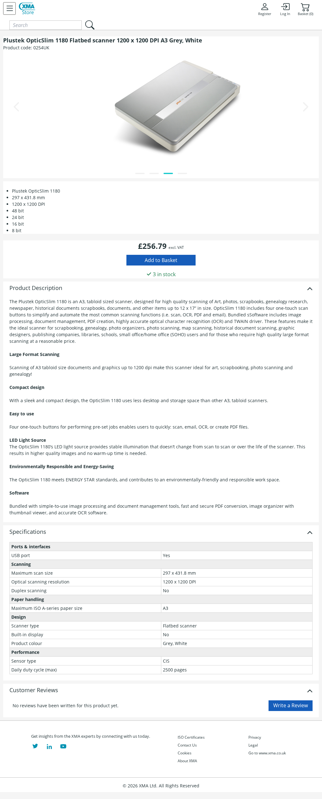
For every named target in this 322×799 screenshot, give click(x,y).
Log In (285, 14)
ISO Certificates (191, 737)
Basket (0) (305, 14)
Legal (253, 745)
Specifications (27, 531)
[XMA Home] (27, 8)
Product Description (35, 288)
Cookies (185, 753)
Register (264, 14)
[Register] (9, 8)
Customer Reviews (33, 690)
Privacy (254, 737)
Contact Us (187, 745)
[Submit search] (89, 25)
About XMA (187, 760)
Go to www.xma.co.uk (267, 753)
